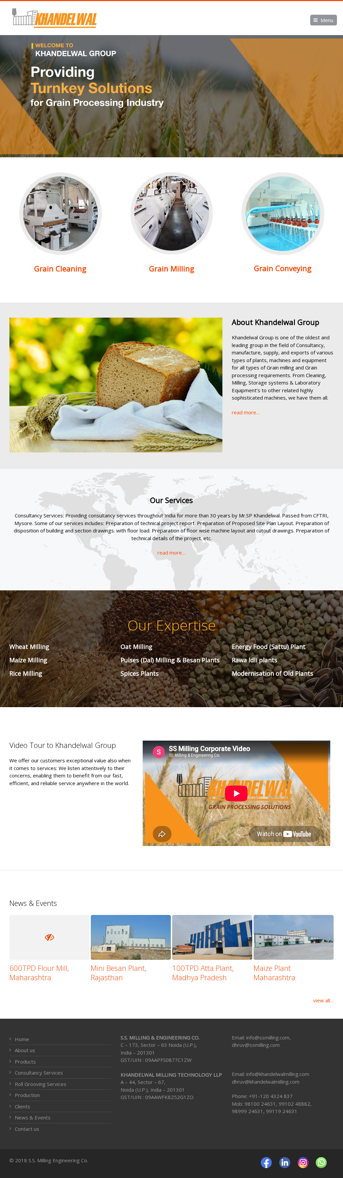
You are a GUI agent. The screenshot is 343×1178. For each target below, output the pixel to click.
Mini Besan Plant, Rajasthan (118, 972)
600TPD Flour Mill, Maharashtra (39, 972)
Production (27, 1095)
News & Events (33, 1117)
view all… (323, 1000)
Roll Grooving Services (40, 1084)
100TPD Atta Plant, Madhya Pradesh (203, 972)
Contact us (27, 1128)
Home (22, 1039)
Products (25, 1061)
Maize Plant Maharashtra (274, 972)
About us (25, 1050)
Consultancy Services (39, 1072)
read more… (246, 412)
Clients (22, 1106)
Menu (327, 20)
